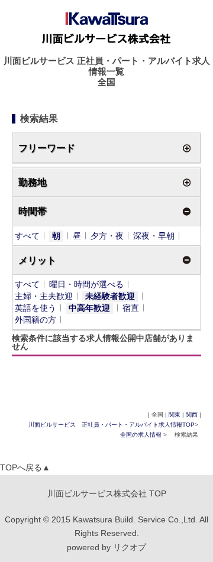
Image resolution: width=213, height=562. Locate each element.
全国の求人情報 (141, 434)
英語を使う (35, 308)
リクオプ (129, 547)
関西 (192, 414)
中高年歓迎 (89, 308)
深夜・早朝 (154, 236)
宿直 (130, 308)
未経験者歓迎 (110, 296)
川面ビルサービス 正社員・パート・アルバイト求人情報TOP (111, 424)
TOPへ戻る (25, 467)
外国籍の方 (35, 319)
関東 (174, 414)
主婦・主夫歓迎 (44, 296)
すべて (27, 236)
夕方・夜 (107, 236)
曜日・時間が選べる (86, 284)
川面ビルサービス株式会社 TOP (106, 493)
